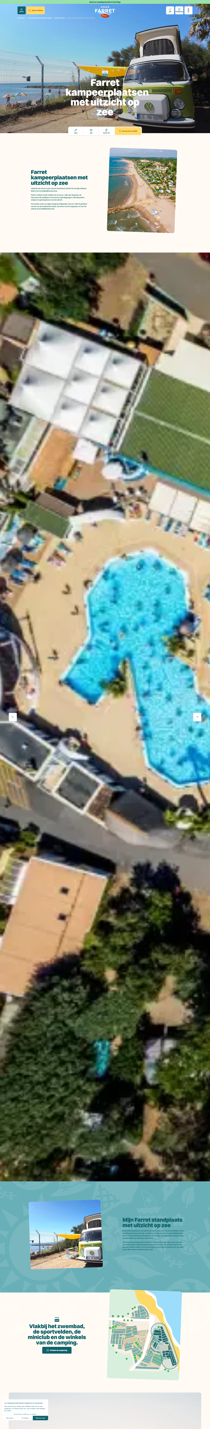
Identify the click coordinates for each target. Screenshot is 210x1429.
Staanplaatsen (60, 18)
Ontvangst (21, 18)
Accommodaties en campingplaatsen (40, 18)
